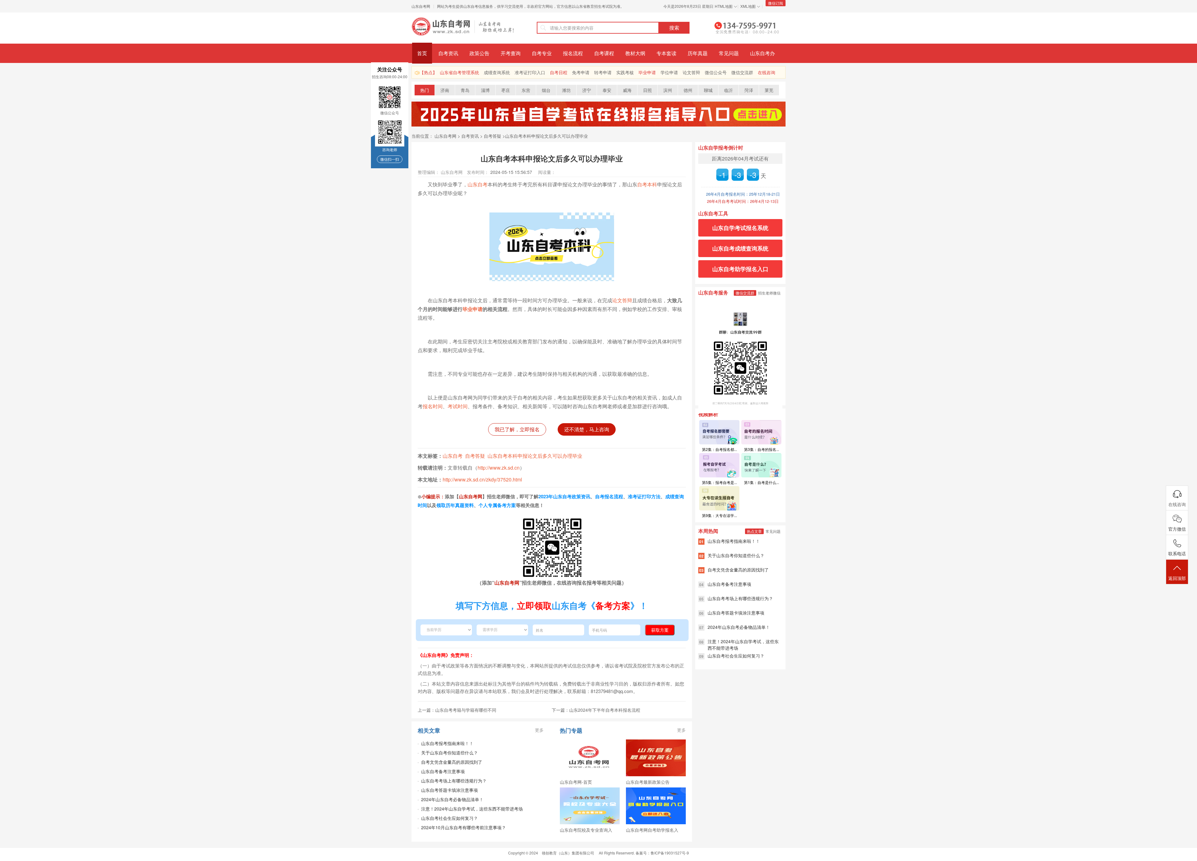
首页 (422, 53)
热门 (424, 90)
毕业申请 (647, 72)
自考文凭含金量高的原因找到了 (451, 762)
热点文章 (754, 531)
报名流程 (573, 53)
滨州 (667, 90)
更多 (539, 730)
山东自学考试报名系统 (740, 228)
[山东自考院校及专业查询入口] (590, 805)
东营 (526, 90)
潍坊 (566, 90)
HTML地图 (724, 6)
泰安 (607, 90)
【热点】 (428, 72)
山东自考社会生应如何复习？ (449, 818)
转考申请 (603, 72)
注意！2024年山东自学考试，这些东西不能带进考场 (472, 809)
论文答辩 (691, 72)
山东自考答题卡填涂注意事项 (449, 790)
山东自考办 (762, 53)
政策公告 (479, 53)
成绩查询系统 (497, 72)
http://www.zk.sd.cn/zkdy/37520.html (482, 479)
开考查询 (511, 53)
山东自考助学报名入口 (740, 269)
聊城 (708, 90)
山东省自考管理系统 (459, 72)
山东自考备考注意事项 (443, 771)
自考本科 (647, 184)
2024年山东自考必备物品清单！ (452, 799)
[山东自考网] (462, 26)
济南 (444, 90)
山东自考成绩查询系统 (740, 248)
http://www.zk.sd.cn (499, 467)
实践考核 (625, 72)
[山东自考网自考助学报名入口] (656, 805)
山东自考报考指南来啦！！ (447, 743)
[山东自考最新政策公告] (656, 757)
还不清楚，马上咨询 (586, 429)
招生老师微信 (769, 292)
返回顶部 (1177, 578)
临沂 (728, 90)
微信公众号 (716, 72)
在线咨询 (766, 72)
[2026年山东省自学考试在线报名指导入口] (598, 124)
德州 (688, 90)
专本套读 (666, 53)
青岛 (465, 90)
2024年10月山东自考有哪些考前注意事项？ (463, 827)
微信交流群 (742, 72)
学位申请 (669, 72)
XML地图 (748, 6)
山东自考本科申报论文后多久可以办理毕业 (546, 136)
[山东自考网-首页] (590, 757)
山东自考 (478, 184)
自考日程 (558, 72)
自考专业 (542, 53)
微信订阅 (775, 3)
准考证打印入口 (530, 72)
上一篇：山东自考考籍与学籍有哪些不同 (457, 710)
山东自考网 (420, 6)
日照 (647, 90)
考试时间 (458, 406)
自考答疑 (492, 136)
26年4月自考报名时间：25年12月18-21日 (743, 194)
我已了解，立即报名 (517, 429)
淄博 (485, 90)
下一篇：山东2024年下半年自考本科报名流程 (596, 710)
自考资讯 (448, 53)
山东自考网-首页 (576, 782)
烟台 (546, 90)
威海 (627, 90)
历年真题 (698, 53)
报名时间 (433, 406)
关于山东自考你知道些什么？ (449, 752)
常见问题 (729, 53)
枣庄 (505, 90)
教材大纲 (635, 53)
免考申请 (580, 72)
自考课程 (604, 53)
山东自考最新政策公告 (648, 782)
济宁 (586, 90)
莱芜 (769, 90)
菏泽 (748, 90)
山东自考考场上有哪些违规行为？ (454, 780)
